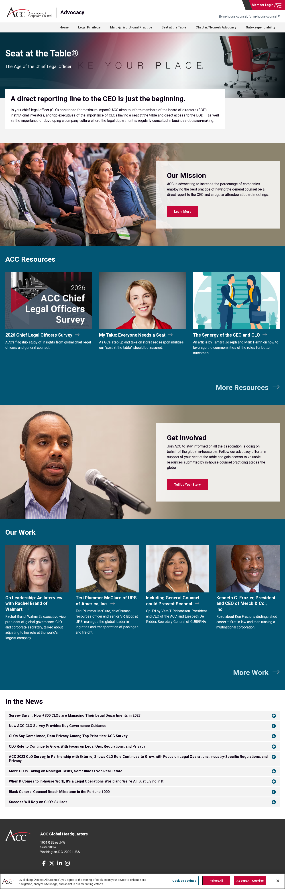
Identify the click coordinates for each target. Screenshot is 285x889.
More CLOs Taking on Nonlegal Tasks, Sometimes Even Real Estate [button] (65, 771)
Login (262, 5)
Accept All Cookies (249, 880)
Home (64, 27)
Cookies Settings (184, 880)
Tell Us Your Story (187, 484)
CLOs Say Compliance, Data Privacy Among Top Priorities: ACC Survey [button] (68, 736)
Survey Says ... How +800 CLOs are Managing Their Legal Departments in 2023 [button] (74, 715)
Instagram (67, 863)
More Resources (242, 387)
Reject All (216, 880)
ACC (19, 835)
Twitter (51, 863)
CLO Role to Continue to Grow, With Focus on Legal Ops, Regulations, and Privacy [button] (77, 746)
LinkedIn (59, 863)
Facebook (43, 863)
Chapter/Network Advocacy (216, 27)
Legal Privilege (89, 27)
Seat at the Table (174, 27)
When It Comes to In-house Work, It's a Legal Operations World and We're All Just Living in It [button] (86, 781)
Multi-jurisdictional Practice (131, 27)
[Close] (278, 881)
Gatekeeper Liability (260, 27)
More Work (251, 672)
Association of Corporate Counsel (29, 12)
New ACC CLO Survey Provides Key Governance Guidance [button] (57, 726)
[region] (142, 881)
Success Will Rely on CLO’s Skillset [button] (38, 802)
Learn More (182, 211)
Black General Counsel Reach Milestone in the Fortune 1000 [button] (59, 792)
